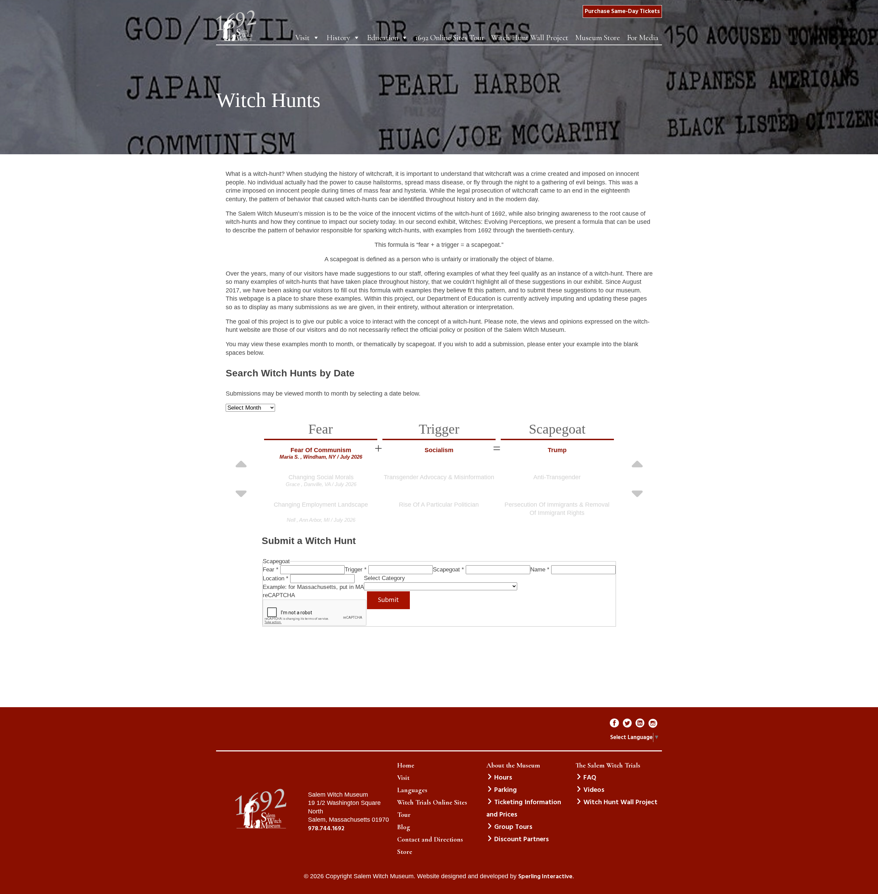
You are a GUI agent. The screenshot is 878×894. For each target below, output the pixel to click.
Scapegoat (448, 569)
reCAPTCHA (279, 595)
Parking (505, 790)
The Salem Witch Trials (608, 765)
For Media (642, 38)
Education (382, 38)
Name (539, 569)
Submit (388, 600)
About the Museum (513, 765)
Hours (503, 777)
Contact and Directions (430, 839)
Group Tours (513, 827)
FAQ (589, 777)
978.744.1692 (326, 829)
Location (275, 578)
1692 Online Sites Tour (449, 38)
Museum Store (597, 38)
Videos (593, 790)
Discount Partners (521, 839)
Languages (412, 790)
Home (405, 765)
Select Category (384, 578)
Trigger (356, 569)
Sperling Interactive (545, 877)
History (338, 38)
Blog (403, 827)
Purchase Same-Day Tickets (622, 11)
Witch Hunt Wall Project (529, 38)
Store (404, 852)
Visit (302, 38)
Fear (270, 569)
